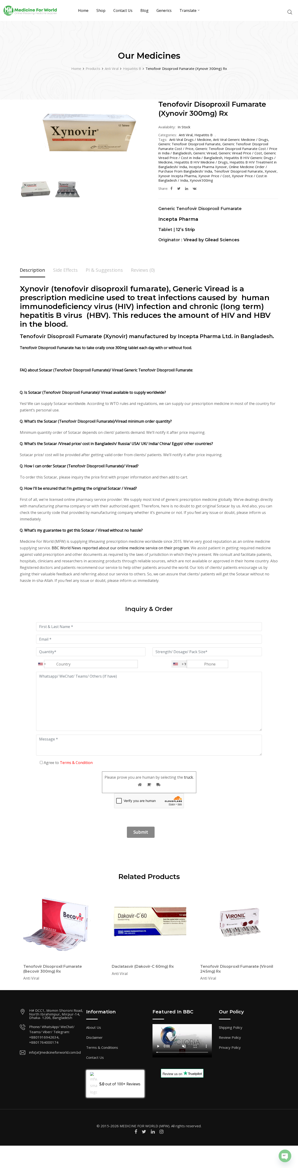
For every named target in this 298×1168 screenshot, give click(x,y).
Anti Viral (186, 134)
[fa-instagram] (161, 1131)
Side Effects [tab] (65, 270)
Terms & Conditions (102, 1047)
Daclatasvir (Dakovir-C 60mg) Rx (143, 966)
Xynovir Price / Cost (214, 175)
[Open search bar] (290, 11)
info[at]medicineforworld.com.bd (55, 1052)
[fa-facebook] (171, 188)
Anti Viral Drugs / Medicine (190, 139)
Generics (164, 10)
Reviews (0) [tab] (143, 270)
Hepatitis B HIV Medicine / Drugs (201, 162)
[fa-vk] (194, 188)
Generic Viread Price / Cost (240, 153)
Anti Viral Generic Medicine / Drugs (240, 139)
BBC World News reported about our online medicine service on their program (120, 547)
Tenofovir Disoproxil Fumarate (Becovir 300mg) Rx (52, 969)
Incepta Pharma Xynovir (208, 166)
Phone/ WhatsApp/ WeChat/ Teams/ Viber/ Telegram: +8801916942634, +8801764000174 (51, 1034)
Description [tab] (32, 270)
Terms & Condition (76, 762)
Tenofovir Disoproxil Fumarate (238, 171)
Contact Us (122, 10)
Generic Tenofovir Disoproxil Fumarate (189, 144)
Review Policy (230, 1037)
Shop (100, 10)
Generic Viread (205, 153)
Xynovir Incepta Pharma (177, 175)
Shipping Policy (230, 1027)
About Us (93, 1027)
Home (83, 10)
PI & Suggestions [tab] (104, 270)
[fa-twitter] (178, 188)
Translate (187, 10)
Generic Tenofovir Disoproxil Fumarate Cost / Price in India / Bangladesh (217, 151)
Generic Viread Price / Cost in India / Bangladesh (217, 155)
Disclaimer (94, 1037)
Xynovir (271, 171)
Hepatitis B (203, 134)
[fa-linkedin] (186, 188)
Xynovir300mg (201, 180)
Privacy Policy (230, 1047)
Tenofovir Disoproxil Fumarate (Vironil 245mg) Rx (236, 969)
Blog (144, 10)
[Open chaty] (285, 1156)
